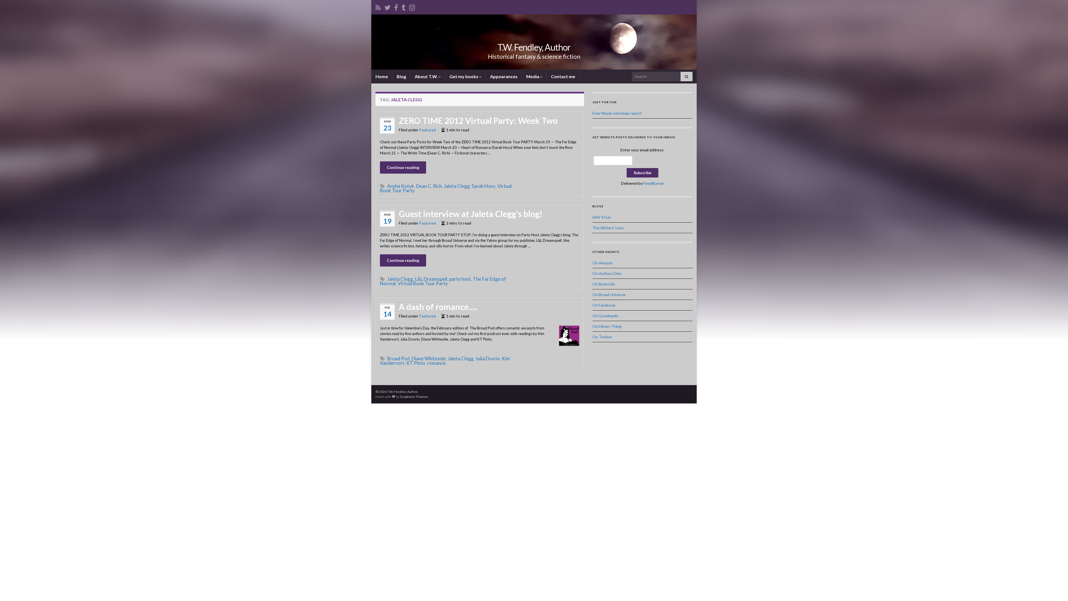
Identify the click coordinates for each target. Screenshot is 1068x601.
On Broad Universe (609, 294)
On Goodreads (605, 315)
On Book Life (603, 284)
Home (381, 76)
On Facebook (603, 305)
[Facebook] (396, 7)
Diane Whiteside (429, 358)
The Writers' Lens (608, 227)
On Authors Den (606, 273)
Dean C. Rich (429, 186)
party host (460, 279)
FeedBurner (654, 183)
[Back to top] (1055, 588)
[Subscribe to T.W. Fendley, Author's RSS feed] (378, 7)
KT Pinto (415, 363)
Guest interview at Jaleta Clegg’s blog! (471, 214)
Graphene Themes (414, 397)
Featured (427, 129)
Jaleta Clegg (457, 186)
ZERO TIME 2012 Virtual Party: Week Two (478, 120)
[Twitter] (387, 7)
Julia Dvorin (488, 358)
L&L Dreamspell (431, 279)
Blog (401, 76)
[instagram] (412, 7)
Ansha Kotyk (400, 186)
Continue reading (403, 167)
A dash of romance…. (438, 307)
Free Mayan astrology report (617, 113)
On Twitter (602, 336)
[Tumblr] (404, 7)
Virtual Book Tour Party (423, 283)
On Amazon (602, 262)
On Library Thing (607, 326)
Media (533, 76)
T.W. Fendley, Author (534, 47)
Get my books (464, 76)
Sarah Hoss (483, 186)
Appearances (504, 76)
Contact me (563, 76)
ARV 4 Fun (601, 217)
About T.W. (427, 76)
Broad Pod (398, 358)
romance (436, 363)
